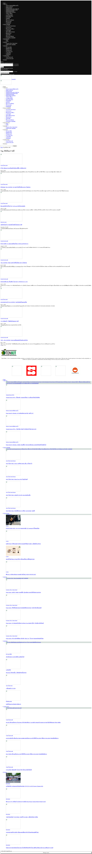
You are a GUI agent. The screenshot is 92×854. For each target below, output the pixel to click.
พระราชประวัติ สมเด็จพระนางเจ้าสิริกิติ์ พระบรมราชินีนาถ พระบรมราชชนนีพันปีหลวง (26, 754)
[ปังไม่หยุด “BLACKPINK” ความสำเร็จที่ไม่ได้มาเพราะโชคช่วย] (11, 183)
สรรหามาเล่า (8, 27)
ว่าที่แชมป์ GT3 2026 (10, 688)
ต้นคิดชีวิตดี (8, 22)
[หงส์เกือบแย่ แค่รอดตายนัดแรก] (13, 700)
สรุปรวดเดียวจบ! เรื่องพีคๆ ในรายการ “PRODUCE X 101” (14, 281)
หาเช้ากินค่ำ (8, 30)
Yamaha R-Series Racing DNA (12, 9)
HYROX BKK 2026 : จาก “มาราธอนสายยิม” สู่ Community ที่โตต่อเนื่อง (22, 528)
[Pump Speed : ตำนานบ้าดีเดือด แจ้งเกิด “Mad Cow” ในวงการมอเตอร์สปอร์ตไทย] (13, 634)
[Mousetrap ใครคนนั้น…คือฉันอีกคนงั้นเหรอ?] (13, 668)
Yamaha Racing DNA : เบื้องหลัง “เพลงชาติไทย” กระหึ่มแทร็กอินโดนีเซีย (23, 397)
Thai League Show (9, 16)
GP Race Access (9, 7)
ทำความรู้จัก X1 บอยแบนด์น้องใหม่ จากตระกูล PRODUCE (14, 243)
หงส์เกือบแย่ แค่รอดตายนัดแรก (13, 704)
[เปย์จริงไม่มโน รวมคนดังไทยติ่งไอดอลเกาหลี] (11, 221)
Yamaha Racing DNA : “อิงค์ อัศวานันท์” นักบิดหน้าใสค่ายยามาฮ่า (21, 429)
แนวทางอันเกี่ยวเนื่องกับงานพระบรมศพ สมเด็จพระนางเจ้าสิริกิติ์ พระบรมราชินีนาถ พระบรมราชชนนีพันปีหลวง (32, 738)
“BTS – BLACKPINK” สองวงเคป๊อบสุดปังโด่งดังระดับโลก (14, 340)
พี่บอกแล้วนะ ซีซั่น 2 (10, 28)
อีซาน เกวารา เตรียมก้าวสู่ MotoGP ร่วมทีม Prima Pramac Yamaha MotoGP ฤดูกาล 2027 (26, 801)
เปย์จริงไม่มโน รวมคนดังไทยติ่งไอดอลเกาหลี (11, 224)
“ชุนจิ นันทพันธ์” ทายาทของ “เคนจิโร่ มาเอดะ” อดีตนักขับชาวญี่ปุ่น (22, 817)
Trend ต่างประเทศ (9, 58)
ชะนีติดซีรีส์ (8, 53)
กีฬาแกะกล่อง (9, 21)
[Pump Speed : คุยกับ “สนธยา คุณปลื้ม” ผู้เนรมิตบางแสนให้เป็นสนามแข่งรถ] (13, 588)
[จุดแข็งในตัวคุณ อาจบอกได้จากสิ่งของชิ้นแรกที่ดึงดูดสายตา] (13, 555)
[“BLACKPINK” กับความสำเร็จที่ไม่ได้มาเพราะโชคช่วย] (11, 258)
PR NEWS (8, 783)
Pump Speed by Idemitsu (10, 12)
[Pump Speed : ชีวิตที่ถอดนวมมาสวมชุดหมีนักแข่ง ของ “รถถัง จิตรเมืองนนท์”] (13, 604)
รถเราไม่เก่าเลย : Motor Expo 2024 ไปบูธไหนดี (17, 479)
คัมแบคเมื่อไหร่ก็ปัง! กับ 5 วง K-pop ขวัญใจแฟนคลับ (13, 206)
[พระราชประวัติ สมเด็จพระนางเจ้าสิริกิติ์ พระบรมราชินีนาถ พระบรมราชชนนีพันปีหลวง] (13, 749)
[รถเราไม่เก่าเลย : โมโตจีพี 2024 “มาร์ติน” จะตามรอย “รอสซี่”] (13, 506)
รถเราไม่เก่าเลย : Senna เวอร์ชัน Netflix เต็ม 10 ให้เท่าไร (19, 463)
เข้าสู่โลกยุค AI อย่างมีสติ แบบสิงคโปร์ (15, 656)
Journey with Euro (9, 6)
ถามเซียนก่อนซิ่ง (9, 14)
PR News (5, 59)
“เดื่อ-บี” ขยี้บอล (9, 13)
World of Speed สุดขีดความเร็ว (12, 5)
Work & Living (6, 38)
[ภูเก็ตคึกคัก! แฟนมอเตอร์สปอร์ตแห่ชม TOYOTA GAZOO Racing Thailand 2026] (13, 782)
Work (7, 40)
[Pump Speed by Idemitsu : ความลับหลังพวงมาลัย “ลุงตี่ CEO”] (13, 409)
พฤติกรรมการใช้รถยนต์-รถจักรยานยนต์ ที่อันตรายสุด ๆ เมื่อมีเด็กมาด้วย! (23, 543)
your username (16, 64)
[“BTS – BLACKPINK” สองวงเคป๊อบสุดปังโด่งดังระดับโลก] (11, 336)
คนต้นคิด (8, 18)
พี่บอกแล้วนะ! (9, 33)
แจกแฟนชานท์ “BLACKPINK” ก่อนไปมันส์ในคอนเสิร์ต (14, 302)
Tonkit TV (5, 4)
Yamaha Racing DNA (10, 10)
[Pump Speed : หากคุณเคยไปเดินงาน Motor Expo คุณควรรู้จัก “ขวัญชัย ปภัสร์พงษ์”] (13, 619)
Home (4, 3)
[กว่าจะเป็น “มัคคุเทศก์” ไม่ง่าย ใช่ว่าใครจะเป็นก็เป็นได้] (13, 765)
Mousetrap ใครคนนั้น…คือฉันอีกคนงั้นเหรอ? (16, 672)
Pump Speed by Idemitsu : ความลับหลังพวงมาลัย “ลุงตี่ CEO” (20, 413)
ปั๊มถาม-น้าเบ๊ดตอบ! (10, 19)
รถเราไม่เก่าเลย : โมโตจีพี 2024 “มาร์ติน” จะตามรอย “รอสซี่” (20, 510)
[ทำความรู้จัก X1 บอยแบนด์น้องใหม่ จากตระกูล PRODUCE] (11, 239)
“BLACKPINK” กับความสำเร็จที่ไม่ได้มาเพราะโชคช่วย (14, 262)
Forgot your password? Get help (7, 68)
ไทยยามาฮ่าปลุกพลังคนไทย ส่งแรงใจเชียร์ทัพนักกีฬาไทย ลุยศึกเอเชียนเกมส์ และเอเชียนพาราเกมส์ (29, 847)
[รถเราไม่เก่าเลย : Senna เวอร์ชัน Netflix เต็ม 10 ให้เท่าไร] (13, 459)
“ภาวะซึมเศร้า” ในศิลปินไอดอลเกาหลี (10, 321)
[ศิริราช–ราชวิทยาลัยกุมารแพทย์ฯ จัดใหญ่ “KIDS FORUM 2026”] (13, 570)
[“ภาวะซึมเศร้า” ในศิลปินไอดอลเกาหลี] (11, 317)
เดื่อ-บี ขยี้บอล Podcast (10, 31)
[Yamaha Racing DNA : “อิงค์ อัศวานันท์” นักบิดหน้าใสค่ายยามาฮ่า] (13, 424)
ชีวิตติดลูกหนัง (9, 48)
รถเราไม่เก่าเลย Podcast (11, 25)
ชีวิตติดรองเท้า (9, 50)
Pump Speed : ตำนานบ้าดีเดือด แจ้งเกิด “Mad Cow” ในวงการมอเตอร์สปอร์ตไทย (24, 638)
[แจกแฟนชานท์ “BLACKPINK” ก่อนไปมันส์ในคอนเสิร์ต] (11, 298)
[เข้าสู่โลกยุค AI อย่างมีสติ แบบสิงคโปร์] (13, 652)
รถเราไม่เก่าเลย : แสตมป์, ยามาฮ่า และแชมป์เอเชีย (18, 495)
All (6, 381)
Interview (5, 42)
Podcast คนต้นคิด (6, 24)
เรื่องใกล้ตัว (8, 34)
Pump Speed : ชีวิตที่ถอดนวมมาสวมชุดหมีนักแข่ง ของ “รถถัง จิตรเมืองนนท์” (24, 607)
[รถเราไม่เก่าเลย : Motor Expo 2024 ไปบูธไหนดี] (13, 475)
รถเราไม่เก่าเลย (9, 51)
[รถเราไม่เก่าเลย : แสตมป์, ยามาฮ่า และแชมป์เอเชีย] (13, 491)
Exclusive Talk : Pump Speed (11, 43)
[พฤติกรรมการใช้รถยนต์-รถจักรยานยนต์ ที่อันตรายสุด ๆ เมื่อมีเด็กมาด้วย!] (13, 540)
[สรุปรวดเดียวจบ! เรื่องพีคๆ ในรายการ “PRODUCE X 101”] (11, 277)
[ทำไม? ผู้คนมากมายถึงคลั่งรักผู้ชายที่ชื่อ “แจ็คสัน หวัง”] (11, 164)
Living (7, 41)
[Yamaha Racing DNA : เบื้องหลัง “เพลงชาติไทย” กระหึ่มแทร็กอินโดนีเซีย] (13, 393)
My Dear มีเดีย (9, 47)
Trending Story (6, 55)
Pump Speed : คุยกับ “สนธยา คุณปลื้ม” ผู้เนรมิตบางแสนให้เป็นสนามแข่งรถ (23, 592)
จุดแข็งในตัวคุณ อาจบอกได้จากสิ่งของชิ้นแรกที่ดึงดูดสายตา (20, 559)
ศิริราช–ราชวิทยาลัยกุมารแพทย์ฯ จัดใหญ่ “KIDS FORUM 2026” (21, 574)
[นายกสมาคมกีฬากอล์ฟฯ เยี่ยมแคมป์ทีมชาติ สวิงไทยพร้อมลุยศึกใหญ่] (13, 828)
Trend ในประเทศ (9, 57)
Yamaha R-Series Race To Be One (12, 8)
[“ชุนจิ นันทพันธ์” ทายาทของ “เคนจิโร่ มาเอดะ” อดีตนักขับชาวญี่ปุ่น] (13, 813)
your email (15, 71)
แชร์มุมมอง (8, 54)
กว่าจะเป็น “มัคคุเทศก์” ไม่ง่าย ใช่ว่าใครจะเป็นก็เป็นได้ (19, 769)
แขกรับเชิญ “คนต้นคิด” (11, 37)
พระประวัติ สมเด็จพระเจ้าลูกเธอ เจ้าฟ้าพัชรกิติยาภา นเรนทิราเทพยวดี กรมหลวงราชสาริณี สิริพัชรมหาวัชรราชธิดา (33, 722)
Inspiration (5, 45)
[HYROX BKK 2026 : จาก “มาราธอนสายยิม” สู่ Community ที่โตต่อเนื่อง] (13, 524)
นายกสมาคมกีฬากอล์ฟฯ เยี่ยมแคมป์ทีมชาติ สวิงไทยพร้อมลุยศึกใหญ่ (22, 832)
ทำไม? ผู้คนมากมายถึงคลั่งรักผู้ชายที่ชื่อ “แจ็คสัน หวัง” (13, 168)
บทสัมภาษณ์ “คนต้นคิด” (11, 44)
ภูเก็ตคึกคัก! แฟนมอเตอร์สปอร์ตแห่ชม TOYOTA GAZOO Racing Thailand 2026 (24, 786)
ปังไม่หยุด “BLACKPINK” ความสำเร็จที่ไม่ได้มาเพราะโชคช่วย (15, 187)
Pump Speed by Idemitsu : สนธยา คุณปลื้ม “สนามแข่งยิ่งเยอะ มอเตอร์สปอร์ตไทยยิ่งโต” (26, 444)
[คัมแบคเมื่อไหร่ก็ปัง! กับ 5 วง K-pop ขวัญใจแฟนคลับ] (11, 202)
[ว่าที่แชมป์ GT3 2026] (13, 684)
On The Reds (8, 17)
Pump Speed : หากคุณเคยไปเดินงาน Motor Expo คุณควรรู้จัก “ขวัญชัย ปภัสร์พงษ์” (25, 623)
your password (16, 65)
